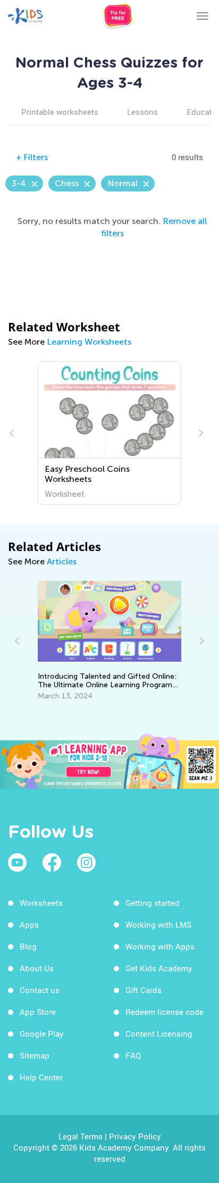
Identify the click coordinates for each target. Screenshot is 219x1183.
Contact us (40, 990)
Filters (32, 157)
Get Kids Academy (158, 968)
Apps (29, 924)
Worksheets (41, 902)
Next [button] (199, 433)
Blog (28, 946)
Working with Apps (160, 946)
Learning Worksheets (89, 342)
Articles (62, 561)
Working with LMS (158, 924)
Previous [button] (13, 433)
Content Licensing (158, 1033)
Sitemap (34, 1055)
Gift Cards (143, 990)
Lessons (142, 111)
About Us (37, 968)
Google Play (42, 1033)
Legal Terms (80, 1136)
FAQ (133, 1055)
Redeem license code (164, 1011)
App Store (38, 1011)
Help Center (41, 1077)
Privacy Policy (135, 1136)
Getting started (152, 902)
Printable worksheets (59, 111)
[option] (109, 433)
